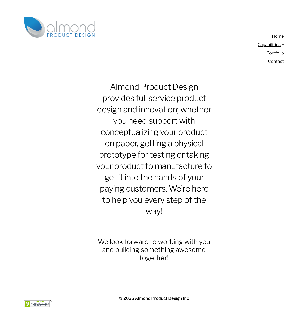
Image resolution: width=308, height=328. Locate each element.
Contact (276, 61)
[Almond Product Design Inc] (135, 27)
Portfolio (275, 52)
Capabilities (269, 44)
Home (278, 36)
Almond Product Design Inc (162, 298)
